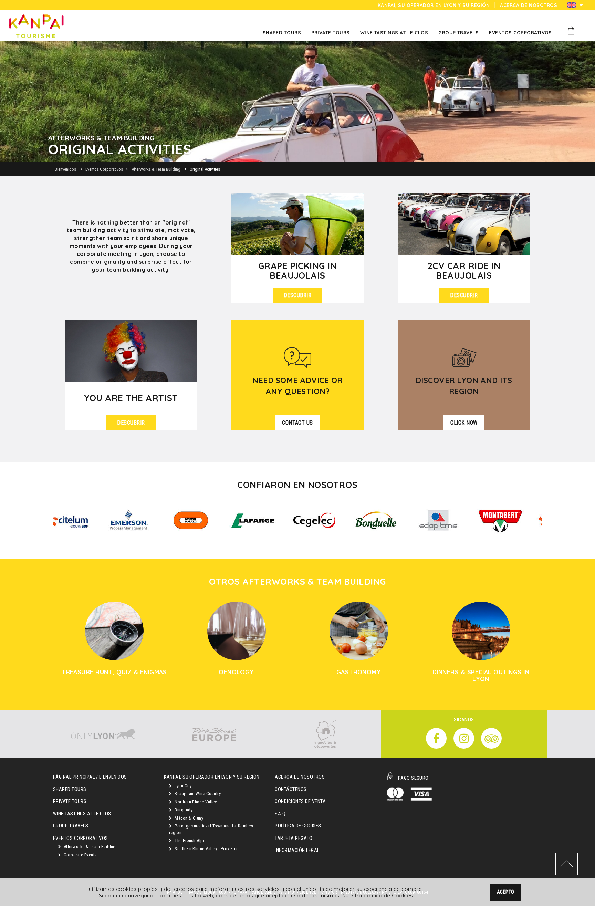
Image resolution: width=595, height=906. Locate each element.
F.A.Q (280, 814)
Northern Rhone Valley (195, 801)
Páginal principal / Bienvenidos (90, 777)
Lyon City (183, 785)
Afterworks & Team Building (89, 846)
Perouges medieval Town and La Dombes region (211, 829)
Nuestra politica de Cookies (377, 895)
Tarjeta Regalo (293, 838)
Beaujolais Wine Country (197, 793)
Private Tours (69, 801)
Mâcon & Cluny (188, 818)
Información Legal (297, 850)
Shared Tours (69, 789)
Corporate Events (79, 854)
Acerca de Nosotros (300, 777)
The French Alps (190, 840)
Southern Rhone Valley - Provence (206, 848)
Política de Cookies (298, 826)
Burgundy (183, 809)
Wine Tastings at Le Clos (82, 814)
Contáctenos (290, 789)
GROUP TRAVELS (70, 826)
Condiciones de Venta (300, 801)
